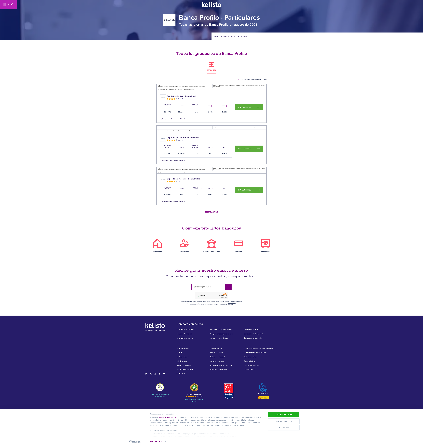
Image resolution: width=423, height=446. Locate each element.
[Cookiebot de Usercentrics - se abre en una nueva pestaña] (135, 441)
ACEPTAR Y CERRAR (283, 415)
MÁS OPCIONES (156, 442)
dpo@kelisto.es (232, 303)
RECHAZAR (284, 428)
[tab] (211, 67)
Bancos (232, 37)
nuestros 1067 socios (167, 417)
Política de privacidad (227, 304)
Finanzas (224, 37)
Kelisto (216, 37)
